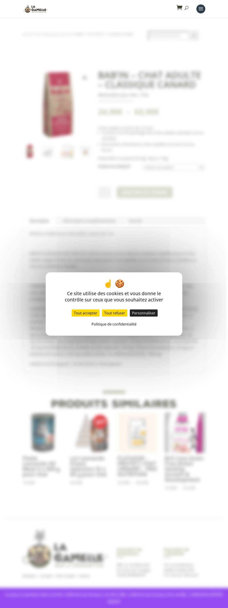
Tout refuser (114, 313)
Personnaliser (143, 313)
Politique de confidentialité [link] (114, 324)
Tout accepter (85, 313)
